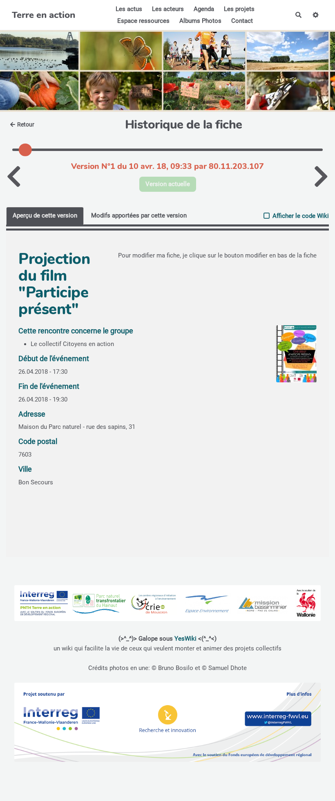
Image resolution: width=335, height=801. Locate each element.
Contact (242, 20)
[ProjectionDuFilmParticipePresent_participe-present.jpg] (292, 358)
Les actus (129, 9)
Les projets (239, 9)
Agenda (204, 9)
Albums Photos (200, 20)
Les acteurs (168, 9)
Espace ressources (143, 20)
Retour (25, 124)
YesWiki (185, 638)
